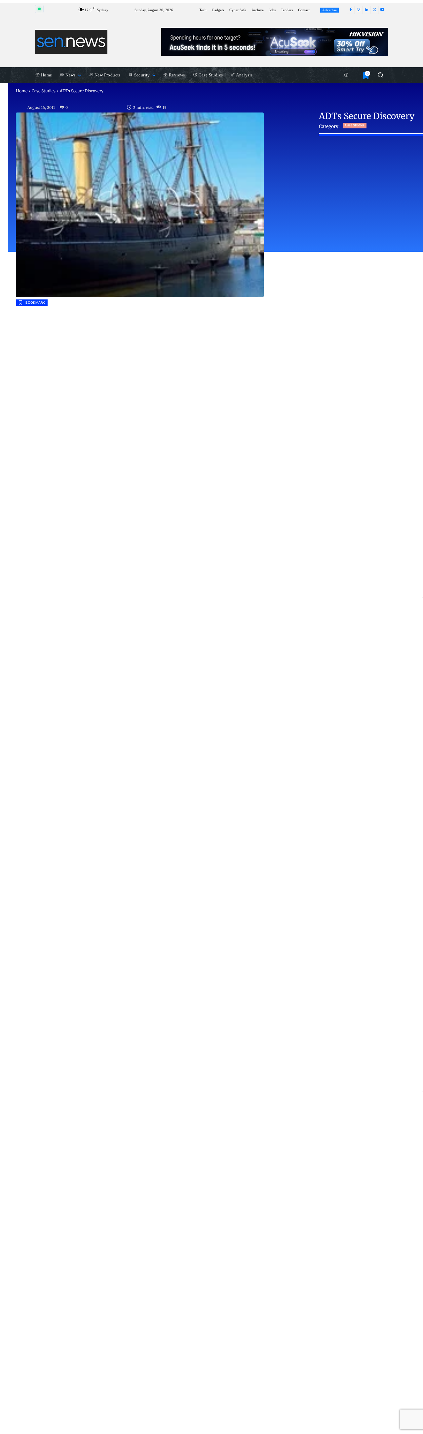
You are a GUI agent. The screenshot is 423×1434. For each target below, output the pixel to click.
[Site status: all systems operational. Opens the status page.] (39, 9)
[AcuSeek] (274, 42)
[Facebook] (351, 10)
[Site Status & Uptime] (346, 75)
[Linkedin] (366, 10)
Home (21, 90)
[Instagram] (359, 10)
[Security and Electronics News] (71, 42)
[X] (374, 10)
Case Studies (44, 90)
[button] (380, 75)
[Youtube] (382, 10)
